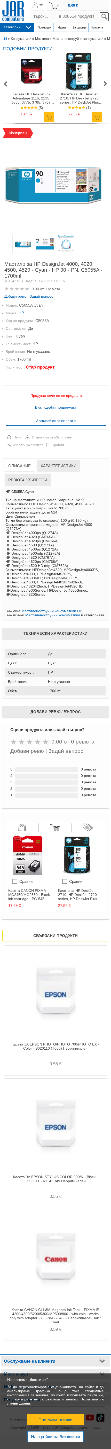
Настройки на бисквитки (55, 1436)
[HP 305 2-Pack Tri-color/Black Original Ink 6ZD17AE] (77, 874)
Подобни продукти (28, 48)
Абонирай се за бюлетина (56, 421)
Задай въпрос (41, 296)
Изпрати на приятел (28, 445)
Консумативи (21, 39)
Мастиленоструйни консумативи (78, 39)
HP (21, 313)
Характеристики (58, 466)
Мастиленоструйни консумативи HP (51, 611)
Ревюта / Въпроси (27, 480)
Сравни (57, 445)
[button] (5, 84)
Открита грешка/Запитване (52, 437)
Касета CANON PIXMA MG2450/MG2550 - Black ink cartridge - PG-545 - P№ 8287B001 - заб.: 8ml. (29, 894)
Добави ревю (15, 296)
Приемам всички (55, 1419)
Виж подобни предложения (56, 407)
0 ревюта (52, 289)
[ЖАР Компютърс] (13, 11)
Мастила (42, 39)
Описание (19, 466)
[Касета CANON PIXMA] (27, 874)
